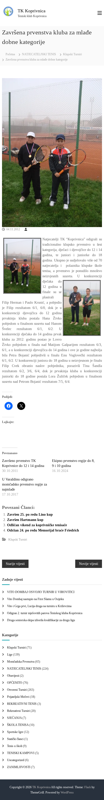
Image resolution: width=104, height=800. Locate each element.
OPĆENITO (14, 682)
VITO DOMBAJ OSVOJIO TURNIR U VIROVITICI (40, 592)
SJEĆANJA (14, 718)
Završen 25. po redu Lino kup (30, 514)
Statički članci (15, 739)
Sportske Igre (15, 732)
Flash (87, 787)
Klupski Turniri (72, 54)
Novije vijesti (88, 564)
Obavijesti (13, 675)
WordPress (67, 792)
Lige (9, 654)
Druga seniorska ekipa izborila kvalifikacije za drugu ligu (41, 620)
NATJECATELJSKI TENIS (39, 54)
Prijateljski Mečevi (18, 697)
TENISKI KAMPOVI (20, 753)
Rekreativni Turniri (18, 711)
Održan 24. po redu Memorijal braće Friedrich (43, 530)
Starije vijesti (15, 564)
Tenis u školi (14, 746)
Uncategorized (15, 760)
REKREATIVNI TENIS (22, 704)
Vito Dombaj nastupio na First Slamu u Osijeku (35, 599)
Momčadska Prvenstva (20, 661)
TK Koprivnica (31, 10)
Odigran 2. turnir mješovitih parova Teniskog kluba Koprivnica (44, 613)
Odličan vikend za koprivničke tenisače (37, 525)
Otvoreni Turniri (17, 689)
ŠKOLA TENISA (18, 725)
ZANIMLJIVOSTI (18, 767)
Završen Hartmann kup (25, 520)
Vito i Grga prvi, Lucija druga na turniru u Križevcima (39, 606)
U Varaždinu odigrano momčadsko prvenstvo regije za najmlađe (24, 484)
